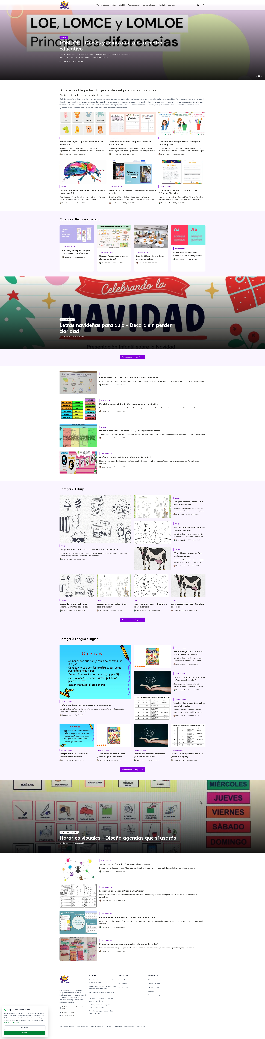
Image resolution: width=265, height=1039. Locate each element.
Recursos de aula (134, 5)
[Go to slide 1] (257, 76)
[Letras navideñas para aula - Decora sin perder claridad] (132, 312)
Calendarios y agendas (166, 5)
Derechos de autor (82, 1026)
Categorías (153, 975)
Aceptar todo (24, 1033)
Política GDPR (118, 1026)
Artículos (93, 975)
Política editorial (129, 1026)
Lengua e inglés (149, 5)
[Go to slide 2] (259, 76)
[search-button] (198, 5)
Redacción (123, 975)
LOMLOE (122, 5)
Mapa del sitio (141, 1026)
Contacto (108, 1026)
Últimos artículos (102, 5)
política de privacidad (11, 1022)
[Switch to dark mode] (203, 5)
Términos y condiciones (67, 1026)
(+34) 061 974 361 (68, 1012)
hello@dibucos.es (68, 1015)
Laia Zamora (64, 336)
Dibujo (113, 5)
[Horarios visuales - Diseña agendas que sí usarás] (132, 816)
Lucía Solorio (123, 980)
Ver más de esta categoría (131, 357)
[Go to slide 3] (261, 76)
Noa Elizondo (64, 61)
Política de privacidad (96, 1026)
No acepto (24, 1028)
